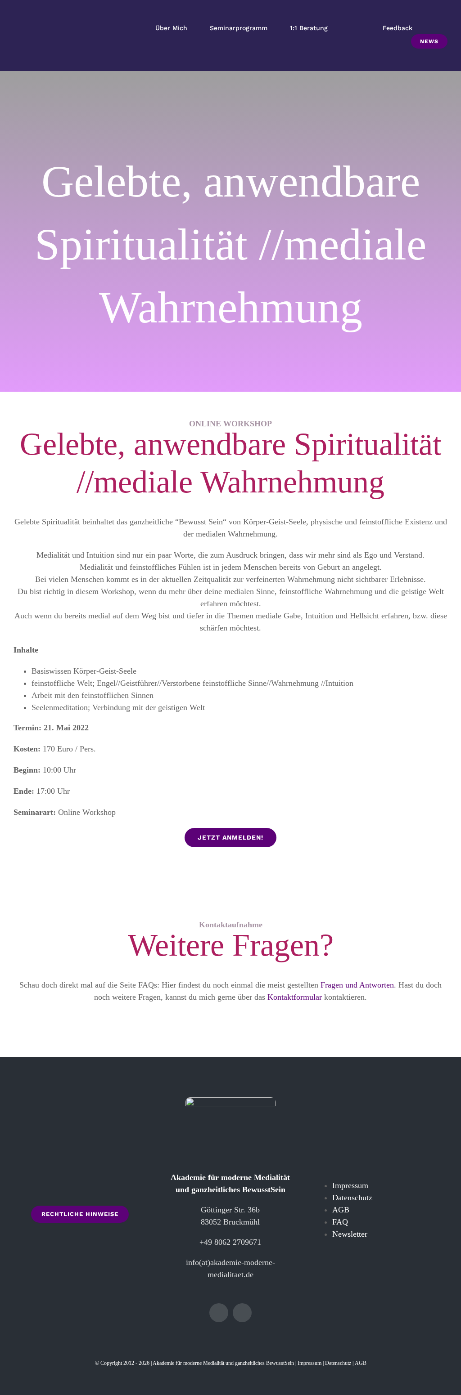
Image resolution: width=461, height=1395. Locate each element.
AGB (340, 1209)
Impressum (350, 1185)
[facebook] (218, 1312)
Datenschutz (352, 1197)
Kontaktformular (294, 997)
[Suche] (437, 28)
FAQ (340, 1221)
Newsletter (349, 1234)
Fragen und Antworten (357, 984)
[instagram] (242, 1312)
